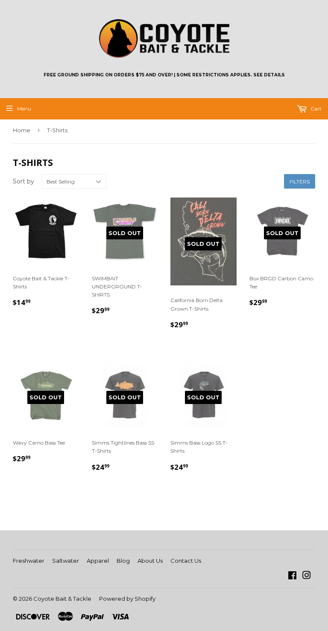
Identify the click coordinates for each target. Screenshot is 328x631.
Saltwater (65, 560)
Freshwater (28, 560)
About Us (150, 560)
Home (21, 130)
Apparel (98, 560)
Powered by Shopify (127, 598)
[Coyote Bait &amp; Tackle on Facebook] (292, 576)
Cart (315, 108)
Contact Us (185, 560)
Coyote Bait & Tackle (62, 598)
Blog (123, 560)
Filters (300, 181)
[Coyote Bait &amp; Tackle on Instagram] (306, 576)
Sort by (23, 181)
